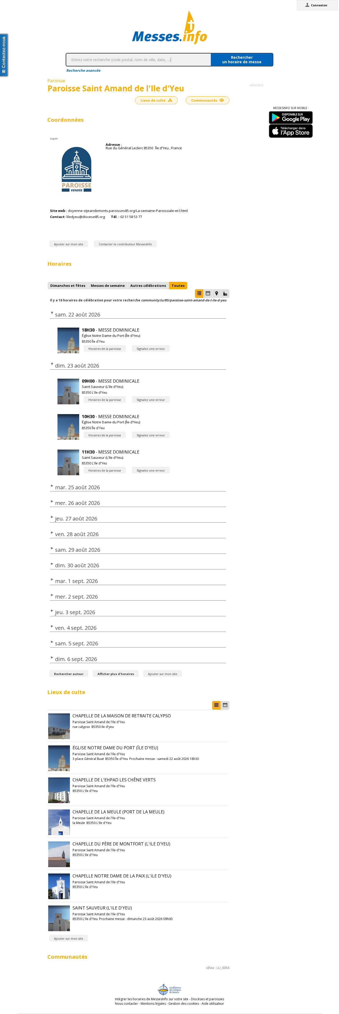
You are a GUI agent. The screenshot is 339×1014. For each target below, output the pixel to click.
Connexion (319, 5)
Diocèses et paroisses (207, 999)
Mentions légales (153, 1003)
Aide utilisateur (213, 1003)
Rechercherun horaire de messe (241, 59)
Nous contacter (126, 1003)
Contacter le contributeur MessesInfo (125, 244)
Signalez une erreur (151, 349)
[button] (199, 293)
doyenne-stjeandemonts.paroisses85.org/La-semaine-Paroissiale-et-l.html (128, 210)
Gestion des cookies (183, 1003)
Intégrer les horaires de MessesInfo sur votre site (151, 999)
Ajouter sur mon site (68, 244)
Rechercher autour (68, 674)
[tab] (68, 285)
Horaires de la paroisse (104, 349)
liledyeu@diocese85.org (85, 217)
